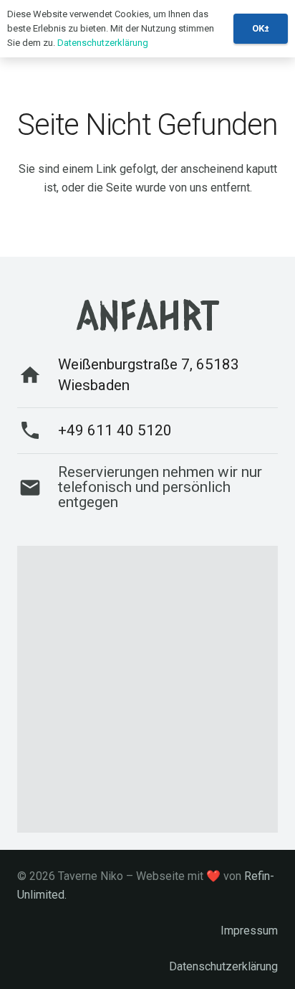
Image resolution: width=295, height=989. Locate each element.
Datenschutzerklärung (223, 966)
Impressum (249, 930)
